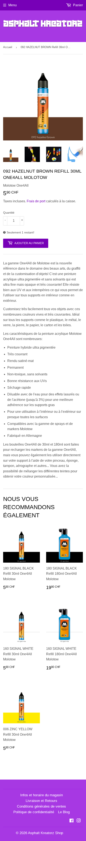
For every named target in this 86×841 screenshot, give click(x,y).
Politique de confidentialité (33, 812)
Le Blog (64, 812)
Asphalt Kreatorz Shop (45, 833)
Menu (12, 5)
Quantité (8, 212)
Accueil (7, 47)
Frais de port (36, 201)
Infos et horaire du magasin (41, 795)
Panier (77, 5)
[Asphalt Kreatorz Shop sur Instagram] (79, 821)
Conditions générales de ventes (41, 806)
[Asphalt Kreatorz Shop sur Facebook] (71, 821)
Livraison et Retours (41, 801)
